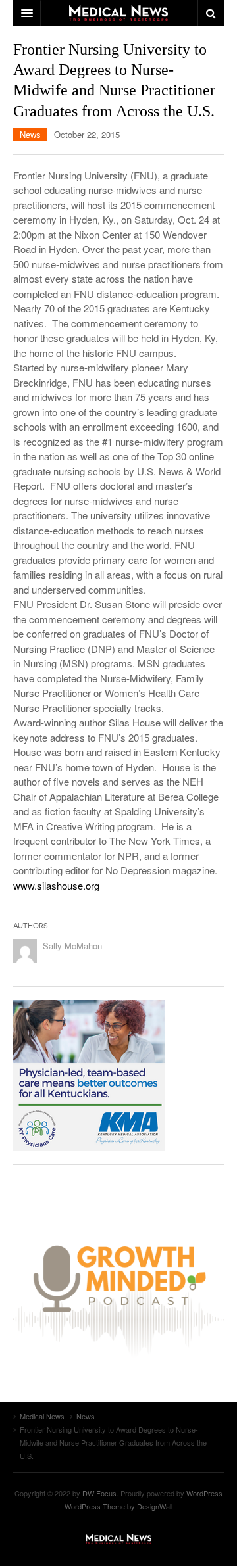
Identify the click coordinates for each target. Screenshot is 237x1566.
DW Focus (118, 13)
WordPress (204, 1493)
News (30, 134)
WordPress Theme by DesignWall (118, 1506)
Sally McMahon (72, 945)
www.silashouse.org (56, 885)
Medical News (118, 1539)
